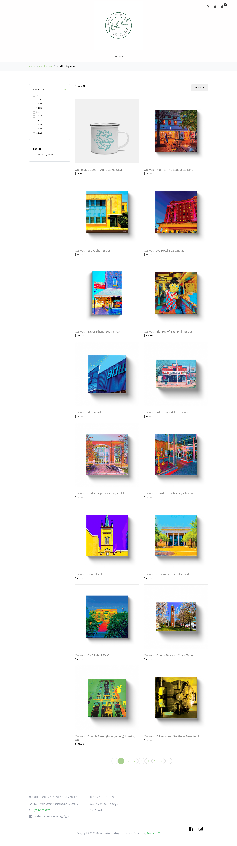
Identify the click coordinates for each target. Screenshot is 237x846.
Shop (118, 56)
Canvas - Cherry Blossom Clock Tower (169, 655)
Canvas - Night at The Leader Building (168, 169)
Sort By (199, 87)
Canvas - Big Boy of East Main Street (168, 331)
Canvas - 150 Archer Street (92, 250)
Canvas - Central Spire (89, 574)
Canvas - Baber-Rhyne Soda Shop (97, 331)
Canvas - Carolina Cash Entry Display (168, 493)
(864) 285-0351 (42, 810)
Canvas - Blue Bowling (89, 412)
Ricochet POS (153, 833)
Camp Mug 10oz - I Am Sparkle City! (98, 169)
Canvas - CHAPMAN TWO (92, 655)
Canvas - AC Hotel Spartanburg (164, 250)
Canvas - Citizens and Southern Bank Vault (172, 736)
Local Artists (45, 66)
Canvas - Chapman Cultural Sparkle (167, 574)
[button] (215, 6)
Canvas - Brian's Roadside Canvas (166, 412)
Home (32, 66)
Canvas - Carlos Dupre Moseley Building (101, 493)
